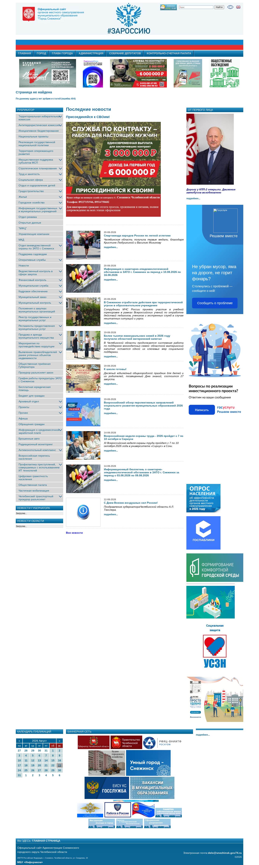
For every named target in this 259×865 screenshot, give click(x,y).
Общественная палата (33, 484)
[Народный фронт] (47, 73)
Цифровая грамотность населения (33, 478)
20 (39, 765)
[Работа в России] (117, 817)
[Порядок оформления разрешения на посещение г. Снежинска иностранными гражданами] (157, 827)
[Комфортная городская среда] (214, 581)
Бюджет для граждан (32, 395)
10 (19, 760)
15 (52, 760)
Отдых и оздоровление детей (37, 185)
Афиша (23, 418)
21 (46, 765)
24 (19, 770)
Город (41, 53)
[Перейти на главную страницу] (95, 26)
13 (39, 760)
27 (19, 750)
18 (25, 765)
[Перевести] (238, 7)
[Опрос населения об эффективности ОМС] (203, 511)
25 (25, 770)
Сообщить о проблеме (215, 303)
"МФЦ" (23, 228)
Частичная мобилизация (34, 490)
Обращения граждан (32, 424)
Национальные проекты (33, 136)
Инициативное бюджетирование (39, 130)
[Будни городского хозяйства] (106, 775)
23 (59, 765)
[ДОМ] (214, 721)
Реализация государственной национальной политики (37, 144)
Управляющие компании (34, 234)
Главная (24, 53)
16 (59, 760)
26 (32, 770)
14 (46, 760)
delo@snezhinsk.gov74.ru (225, 852)
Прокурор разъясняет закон (36, 372)
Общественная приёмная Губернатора (35, 365)
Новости (24, 265)
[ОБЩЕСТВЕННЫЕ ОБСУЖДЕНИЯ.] (224, 73)
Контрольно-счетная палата (169, 53)
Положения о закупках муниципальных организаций (37, 310)
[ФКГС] (188, 73)
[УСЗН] (214, 669)
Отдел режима (28, 216)
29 (32, 750)
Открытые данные (30, 222)
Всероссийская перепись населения (34, 457)
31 (46, 750)
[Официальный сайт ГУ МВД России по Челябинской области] (90, 817)
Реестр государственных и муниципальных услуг (35, 319)
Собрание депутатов (125, 53)
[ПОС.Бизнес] (214, 419)
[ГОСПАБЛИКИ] (203, 549)
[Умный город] (148, 775)
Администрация (91, 53)
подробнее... (193, 198)
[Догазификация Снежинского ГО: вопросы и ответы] (210, 617)
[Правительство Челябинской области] (93, 73)
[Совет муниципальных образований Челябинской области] (157, 817)
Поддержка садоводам (33, 254)
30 (39, 750)
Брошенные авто (29, 438)
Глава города (62, 53)
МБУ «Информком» (30, 862)
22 (52, 765)
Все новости (74, 532)
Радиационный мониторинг (36, 444)
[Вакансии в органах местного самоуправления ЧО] (152, 798)
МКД (21, 239)
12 (32, 760)
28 (25, 750)
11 (26, 760)
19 (32, 765)
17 (19, 765)
